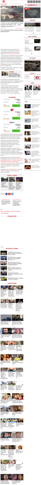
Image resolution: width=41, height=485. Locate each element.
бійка (2, 211)
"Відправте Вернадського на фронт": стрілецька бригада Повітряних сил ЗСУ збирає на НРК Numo (28, 51)
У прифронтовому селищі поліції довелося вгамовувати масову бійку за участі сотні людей (15, 253)
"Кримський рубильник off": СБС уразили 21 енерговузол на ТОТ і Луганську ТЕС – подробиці (31, 31)
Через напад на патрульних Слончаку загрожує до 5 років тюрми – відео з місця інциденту (19, 186)
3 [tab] (33, 33)
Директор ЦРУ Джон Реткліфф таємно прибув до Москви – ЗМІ (35, 120)
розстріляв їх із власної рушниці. (8, 163)
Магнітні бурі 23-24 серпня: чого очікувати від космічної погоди (35, 166)
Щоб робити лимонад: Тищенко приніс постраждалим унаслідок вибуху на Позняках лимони (17, 203)
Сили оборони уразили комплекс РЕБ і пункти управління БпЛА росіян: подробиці (32, 28)
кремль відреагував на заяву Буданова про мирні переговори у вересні (35, 106)
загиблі (2, 213)
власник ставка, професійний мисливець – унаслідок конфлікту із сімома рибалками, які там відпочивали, (12, 160)
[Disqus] (12, 232)
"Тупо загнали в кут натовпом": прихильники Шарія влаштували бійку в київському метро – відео (14, 75)
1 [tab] (31, 53)
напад (4, 211)
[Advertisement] (12, 113)
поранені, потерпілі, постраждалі (13, 211)
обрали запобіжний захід (11, 169)
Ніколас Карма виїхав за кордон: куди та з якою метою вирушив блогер (35, 146)
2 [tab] (31, 33)
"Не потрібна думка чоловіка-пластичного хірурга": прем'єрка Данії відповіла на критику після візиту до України (35, 154)
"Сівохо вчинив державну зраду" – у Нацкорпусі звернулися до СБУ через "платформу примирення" (15, 263)
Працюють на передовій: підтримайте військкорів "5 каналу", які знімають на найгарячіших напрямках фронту (29, 43)
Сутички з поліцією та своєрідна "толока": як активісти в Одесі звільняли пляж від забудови (12, 186)
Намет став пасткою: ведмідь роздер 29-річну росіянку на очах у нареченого (35, 127)
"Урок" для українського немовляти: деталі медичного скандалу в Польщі (35, 161)
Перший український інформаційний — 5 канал (4, 1)
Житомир (15, 26)
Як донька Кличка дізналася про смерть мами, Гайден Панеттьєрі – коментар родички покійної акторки (35, 113)
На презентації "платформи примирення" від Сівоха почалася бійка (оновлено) (15, 274)
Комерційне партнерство (27, 77)
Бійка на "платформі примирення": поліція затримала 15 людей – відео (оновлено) (15, 268)
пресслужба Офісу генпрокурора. (12, 53)
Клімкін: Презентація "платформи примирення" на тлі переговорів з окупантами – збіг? (14, 258)
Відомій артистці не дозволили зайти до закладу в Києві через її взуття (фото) (35, 133)
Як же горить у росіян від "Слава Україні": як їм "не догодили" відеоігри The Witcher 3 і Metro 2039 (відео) (35, 139)
